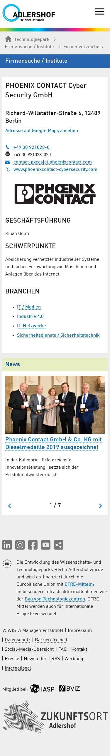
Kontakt (79, 649)
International (18, 668)
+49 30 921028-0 (31, 147)
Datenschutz (17, 640)
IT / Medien (29, 307)
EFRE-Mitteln (79, 584)
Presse (12, 659)
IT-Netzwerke (31, 326)
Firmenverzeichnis (83, 47)
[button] (7, 544)
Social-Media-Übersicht (29, 649)
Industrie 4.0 (30, 316)
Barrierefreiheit (51, 640)
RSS (55, 659)
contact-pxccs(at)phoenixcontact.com (52, 162)
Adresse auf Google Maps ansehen (41, 130)
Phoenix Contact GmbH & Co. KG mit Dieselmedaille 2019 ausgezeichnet (53, 443)
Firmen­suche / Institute (29, 47)
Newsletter (35, 659)
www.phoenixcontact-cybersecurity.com (54, 169)
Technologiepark (32, 39)
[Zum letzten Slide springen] (9, 505)
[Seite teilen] (58, 544)
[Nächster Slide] (100, 505)
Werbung (74, 659)
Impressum (80, 630)
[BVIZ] (69, 690)
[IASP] (42, 690)
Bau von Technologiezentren (55, 599)
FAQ (62, 649)
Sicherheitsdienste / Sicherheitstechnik (58, 335)
